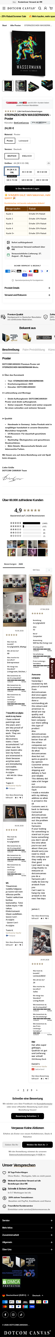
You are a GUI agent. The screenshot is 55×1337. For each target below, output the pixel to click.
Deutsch (36, 1295)
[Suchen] (39, 8)
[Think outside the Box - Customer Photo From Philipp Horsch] (12, 544)
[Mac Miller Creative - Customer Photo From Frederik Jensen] (43, 552)
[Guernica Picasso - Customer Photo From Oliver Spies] (22, 544)
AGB (40, 1154)
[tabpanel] (27, 419)
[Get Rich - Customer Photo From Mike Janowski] (32, 552)
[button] (16, 797)
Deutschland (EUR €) (16, 1295)
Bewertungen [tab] (10, 564)
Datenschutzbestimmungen (22, 1154)
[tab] (10, 350)
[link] (27, 337)
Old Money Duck (39, 1059)
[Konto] (45, 8)
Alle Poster (15, 25)
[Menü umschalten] (4, 8)
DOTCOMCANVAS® (18, 1325)
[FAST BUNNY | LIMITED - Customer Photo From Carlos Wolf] (22, 552)
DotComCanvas (21, 123)
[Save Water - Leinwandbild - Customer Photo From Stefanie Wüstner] (32, 544)
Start (4, 25)
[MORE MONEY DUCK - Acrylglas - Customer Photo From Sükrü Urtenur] (12, 552)
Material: (12, 134)
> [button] (37, 1090)
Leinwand (23, 141)
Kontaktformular (44, 1104)
